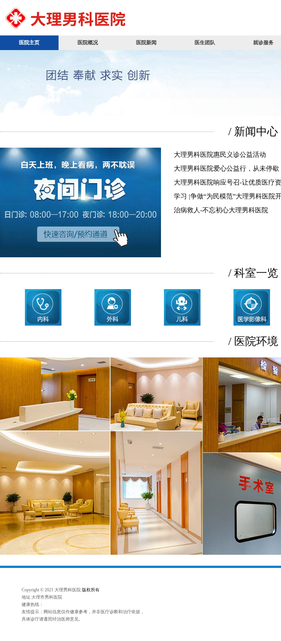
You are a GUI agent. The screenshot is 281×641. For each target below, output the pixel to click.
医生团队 (205, 42)
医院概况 (88, 42)
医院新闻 (146, 42)
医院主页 (29, 42)
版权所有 (91, 589)
